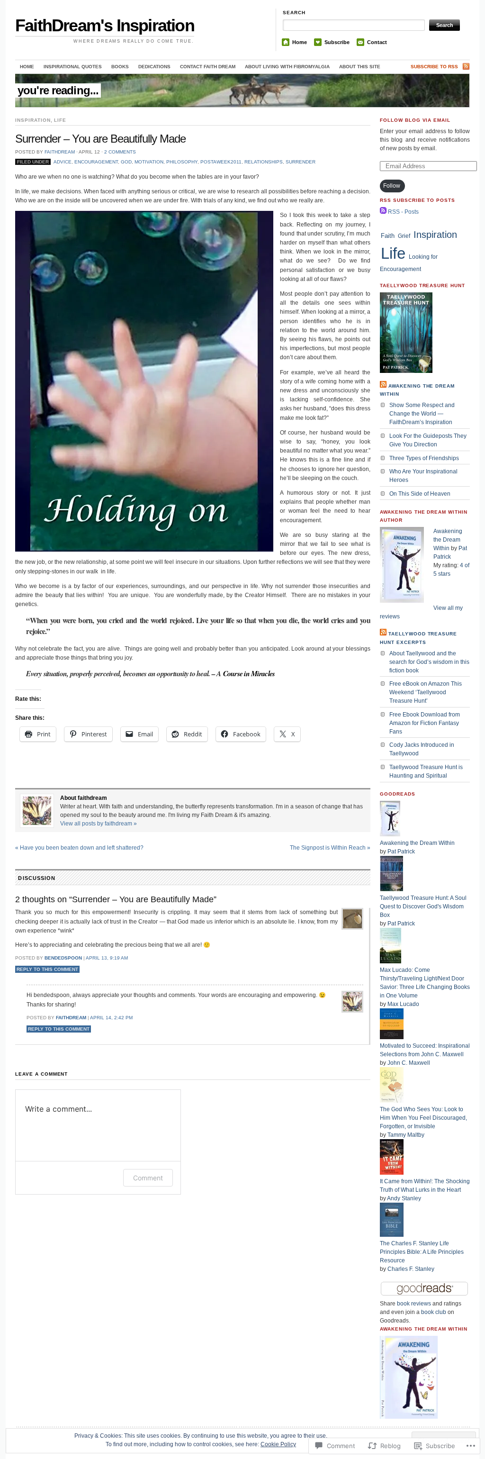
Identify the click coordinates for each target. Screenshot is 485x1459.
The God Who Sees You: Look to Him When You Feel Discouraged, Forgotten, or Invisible (423, 1118)
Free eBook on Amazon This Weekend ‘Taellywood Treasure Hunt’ (425, 692)
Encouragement (96, 161)
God (126, 161)
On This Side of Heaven (419, 493)
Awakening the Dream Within (447, 540)
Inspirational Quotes (73, 66)
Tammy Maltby (405, 1135)
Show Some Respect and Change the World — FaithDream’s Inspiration (422, 414)
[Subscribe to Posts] (383, 211)
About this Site (359, 66)
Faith (388, 235)
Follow (391, 185)
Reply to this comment (47, 969)
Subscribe (337, 42)
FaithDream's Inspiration (104, 25)
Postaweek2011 (221, 161)
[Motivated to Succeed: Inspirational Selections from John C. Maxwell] (392, 1037)
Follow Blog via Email (415, 120)
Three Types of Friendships (424, 458)
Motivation (149, 161)
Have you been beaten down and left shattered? (79, 847)
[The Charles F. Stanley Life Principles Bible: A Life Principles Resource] (392, 1235)
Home (299, 42)
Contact (377, 42)
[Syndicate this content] (383, 386)
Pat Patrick (401, 851)
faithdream (60, 151)
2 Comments (120, 151)
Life (60, 120)
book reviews (414, 1303)
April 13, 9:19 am (107, 958)
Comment (148, 1178)
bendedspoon (63, 958)
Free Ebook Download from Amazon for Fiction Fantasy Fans (424, 723)
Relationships (263, 161)
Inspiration (33, 120)
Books (120, 66)
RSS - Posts (403, 211)
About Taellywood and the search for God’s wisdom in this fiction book (429, 662)
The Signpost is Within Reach (330, 847)
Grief (404, 236)
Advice (63, 161)
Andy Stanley (404, 1198)
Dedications (154, 66)
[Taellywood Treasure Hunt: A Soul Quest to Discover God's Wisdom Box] (391, 889)
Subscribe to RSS (434, 66)
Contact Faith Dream (207, 66)
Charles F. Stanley (410, 1269)
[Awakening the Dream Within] (390, 834)
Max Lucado (403, 1004)
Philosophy (182, 161)
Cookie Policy (278, 1444)
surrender (300, 161)
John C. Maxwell (408, 1063)
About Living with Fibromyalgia (287, 66)
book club (433, 1312)
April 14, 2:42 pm (111, 1017)
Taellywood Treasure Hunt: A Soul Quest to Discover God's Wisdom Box (423, 906)
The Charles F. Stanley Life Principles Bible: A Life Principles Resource (422, 1252)
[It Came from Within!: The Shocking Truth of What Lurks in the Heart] (392, 1172)
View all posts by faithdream (98, 823)
